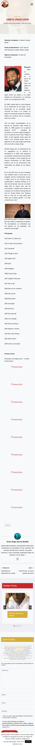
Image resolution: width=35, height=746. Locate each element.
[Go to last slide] (4, 607)
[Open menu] (32, 4)
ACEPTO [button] (28, 741)
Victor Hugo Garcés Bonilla (13, 23)
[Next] (30, 607)
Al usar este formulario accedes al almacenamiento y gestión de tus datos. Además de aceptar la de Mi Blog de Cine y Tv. (18, 724)
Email (4, 703)
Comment (5, 670)
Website (4, 711)
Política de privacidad (18, 725)
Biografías (17, 16)
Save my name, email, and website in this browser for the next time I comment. (18, 716)
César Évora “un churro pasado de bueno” (26, 570)
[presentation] (17, 601)
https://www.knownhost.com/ (22, 654)
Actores (7, 525)
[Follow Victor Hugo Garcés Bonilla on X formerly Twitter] (17, 559)
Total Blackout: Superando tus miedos (8, 570)
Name (4, 695)
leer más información (10, 741)
